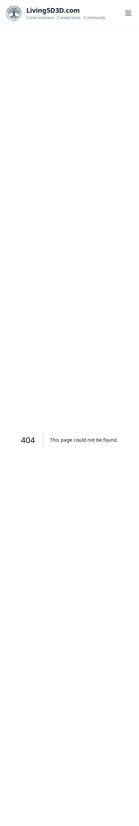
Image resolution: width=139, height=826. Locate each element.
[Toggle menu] (128, 13)
